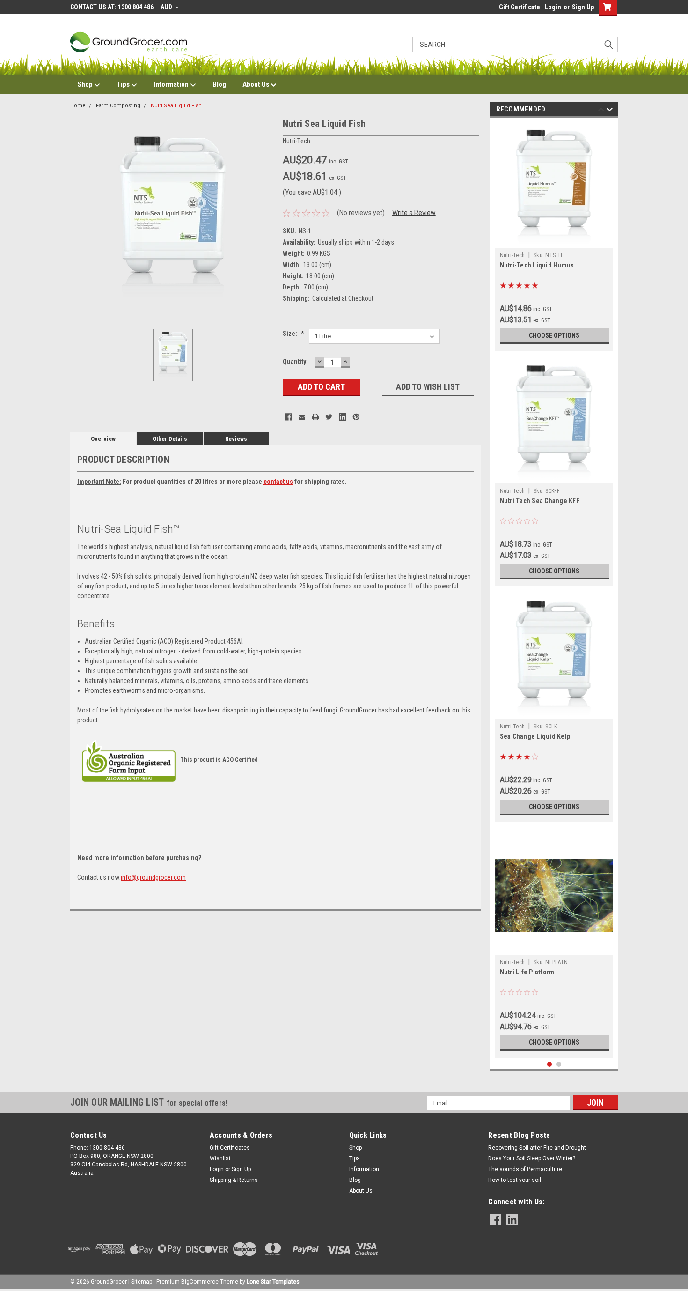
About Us (256, 84)
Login (553, 7)
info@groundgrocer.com (153, 877)
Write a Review (414, 212)
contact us (278, 481)
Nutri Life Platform (527, 972)
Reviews (236, 438)
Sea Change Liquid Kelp (535, 736)
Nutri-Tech (512, 255)
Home (78, 106)
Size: (293, 333)
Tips (124, 84)
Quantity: (295, 361)
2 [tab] (559, 1064)
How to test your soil (514, 1180)
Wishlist (220, 1158)
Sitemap (141, 1281)
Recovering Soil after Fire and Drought (537, 1147)
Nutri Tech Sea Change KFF (539, 501)
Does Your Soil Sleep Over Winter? (531, 1158)
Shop (85, 84)
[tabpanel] (554, 236)
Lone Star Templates (273, 1281)
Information (172, 84)
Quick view (554, 947)
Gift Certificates (230, 1147)
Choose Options (554, 335)
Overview (103, 438)
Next (609, 110)
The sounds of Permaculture (525, 1169)
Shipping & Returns (234, 1180)
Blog (219, 84)
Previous (601, 110)
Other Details (170, 438)
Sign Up (583, 7)
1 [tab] (549, 1064)
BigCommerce (200, 1281)
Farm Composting (118, 106)
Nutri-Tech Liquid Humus (537, 265)
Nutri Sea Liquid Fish (176, 106)
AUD (167, 7)
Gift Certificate (519, 7)
